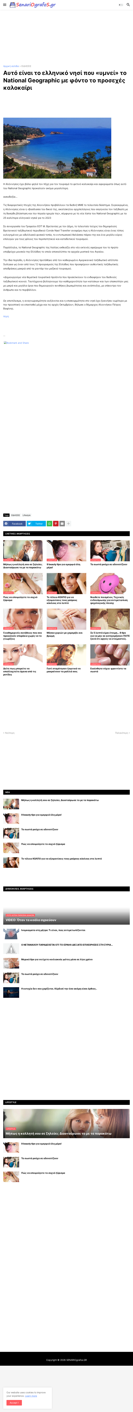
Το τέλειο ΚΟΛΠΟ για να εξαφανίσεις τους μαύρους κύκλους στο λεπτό (62, 600)
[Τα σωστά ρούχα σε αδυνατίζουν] (11, 833)
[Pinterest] (56, 523)
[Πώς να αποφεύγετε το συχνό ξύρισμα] (11, 848)
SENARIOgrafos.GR (76, 1360)
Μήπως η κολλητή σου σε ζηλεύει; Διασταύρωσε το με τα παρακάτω (22, 566)
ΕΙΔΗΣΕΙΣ (26, 66)
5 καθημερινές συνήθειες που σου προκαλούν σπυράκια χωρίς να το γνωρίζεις (22, 635)
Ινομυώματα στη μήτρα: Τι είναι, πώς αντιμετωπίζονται (53, 930)
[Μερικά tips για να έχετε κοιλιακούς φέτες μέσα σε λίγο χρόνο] (11, 963)
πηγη (6, 316)
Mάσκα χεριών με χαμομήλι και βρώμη (65, 634)
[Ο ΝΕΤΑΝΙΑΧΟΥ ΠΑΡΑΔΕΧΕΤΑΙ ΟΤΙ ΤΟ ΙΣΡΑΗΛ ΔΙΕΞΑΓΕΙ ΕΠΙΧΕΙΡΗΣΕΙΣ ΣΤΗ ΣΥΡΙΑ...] (11, 948)
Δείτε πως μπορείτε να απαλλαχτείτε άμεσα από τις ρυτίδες (19, 671)
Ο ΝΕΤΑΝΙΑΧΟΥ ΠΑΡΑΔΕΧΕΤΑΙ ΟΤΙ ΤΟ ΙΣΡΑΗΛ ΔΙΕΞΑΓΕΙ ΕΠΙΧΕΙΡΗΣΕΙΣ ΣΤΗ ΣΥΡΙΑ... (67, 944)
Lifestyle (26, 515)
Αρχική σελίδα (11, 66)
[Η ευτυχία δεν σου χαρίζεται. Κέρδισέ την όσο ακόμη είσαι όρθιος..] (11, 992)
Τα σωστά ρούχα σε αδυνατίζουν (108, 564)
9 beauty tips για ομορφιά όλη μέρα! (63, 566)
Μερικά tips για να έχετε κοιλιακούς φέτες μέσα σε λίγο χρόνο (57, 959)
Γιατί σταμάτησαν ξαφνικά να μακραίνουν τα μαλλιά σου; (64, 670)
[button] (4, 5)
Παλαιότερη (121, 732)
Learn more (31, 1395)
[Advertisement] (66, 37)
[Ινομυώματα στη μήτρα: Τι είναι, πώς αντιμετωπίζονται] (11, 934)
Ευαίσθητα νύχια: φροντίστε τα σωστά (108, 670)
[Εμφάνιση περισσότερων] (68, 523)
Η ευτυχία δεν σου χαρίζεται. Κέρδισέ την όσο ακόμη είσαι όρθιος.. (59, 988)
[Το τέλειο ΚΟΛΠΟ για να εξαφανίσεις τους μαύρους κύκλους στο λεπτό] (11, 862)
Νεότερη (9, 732)
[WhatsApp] (49, 523)
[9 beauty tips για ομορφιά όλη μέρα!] (11, 818)
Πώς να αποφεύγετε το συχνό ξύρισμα (20, 598)
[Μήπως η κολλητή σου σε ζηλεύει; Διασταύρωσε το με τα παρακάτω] (11, 804)
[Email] (62, 523)
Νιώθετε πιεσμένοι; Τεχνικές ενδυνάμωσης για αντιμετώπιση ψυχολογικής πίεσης (109, 600)
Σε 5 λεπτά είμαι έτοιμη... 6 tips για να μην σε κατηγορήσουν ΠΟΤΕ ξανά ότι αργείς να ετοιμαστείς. (110, 635)
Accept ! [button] (14, 1402)
